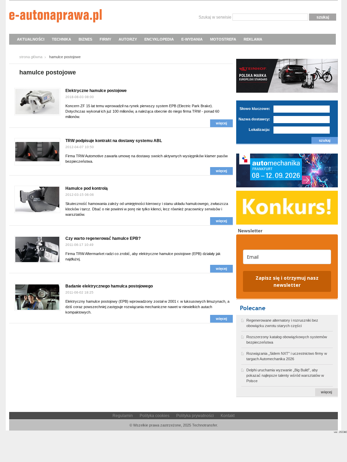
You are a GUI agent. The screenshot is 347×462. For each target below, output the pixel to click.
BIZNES (85, 39)
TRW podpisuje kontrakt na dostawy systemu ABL (113, 140)
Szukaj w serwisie (215, 17)
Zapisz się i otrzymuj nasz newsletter (287, 281)
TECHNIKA (61, 39)
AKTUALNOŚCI (30, 39)
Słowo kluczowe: (255, 109)
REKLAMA (253, 39)
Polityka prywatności (195, 415)
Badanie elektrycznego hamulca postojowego (109, 286)
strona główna (30, 57)
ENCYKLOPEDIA (159, 39)
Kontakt (227, 415)
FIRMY (105, 39)
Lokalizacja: (259, 130)
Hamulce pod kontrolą (86, 188)
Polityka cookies (154, 415)
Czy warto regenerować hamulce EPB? (103, 238)
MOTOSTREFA (223, 39)
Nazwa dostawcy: (254, 119)
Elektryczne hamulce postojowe (96, 90)
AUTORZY (128, 39)
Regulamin (123, 415)
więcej (221, 123)
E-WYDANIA (192, 39)
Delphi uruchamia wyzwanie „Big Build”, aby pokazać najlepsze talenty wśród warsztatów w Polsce (285, 375)
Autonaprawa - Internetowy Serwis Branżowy (55, 17)
